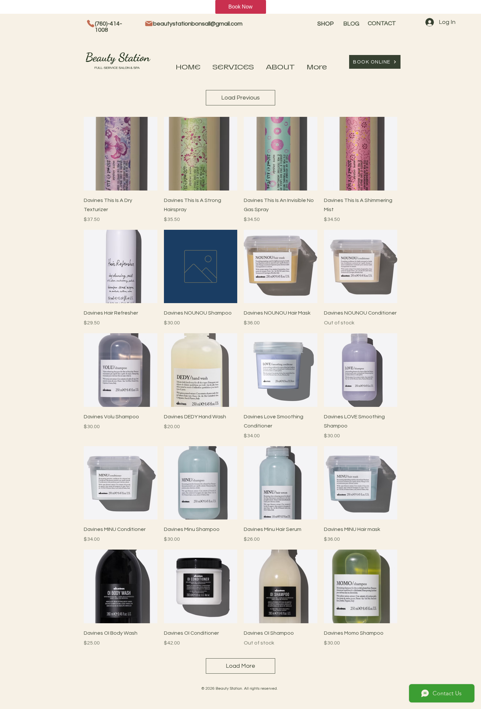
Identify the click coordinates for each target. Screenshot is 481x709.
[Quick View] (120, 154)
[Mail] (149, 23)
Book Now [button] (240, 6)
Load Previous (240, 98)
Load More (240, 666)
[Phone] (90, 23)
